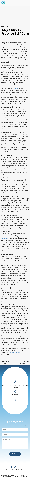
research (16, 88)
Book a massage (14, 352)
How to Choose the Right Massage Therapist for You (23, 365)
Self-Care (4, 26)
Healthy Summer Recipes (5, 364)
